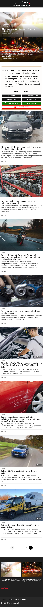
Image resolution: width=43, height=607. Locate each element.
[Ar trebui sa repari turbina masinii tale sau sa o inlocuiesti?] (21, 291)
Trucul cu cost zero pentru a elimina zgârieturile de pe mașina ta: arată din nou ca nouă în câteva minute (20, 419)
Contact (4, 588)
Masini (3, 145)
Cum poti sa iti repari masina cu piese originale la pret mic (18, 202)
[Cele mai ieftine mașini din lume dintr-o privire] (21, 451)
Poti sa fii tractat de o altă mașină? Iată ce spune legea (20, 526)
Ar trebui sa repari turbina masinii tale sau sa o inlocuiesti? (20, 312)
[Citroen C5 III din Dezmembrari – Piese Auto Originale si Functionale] (21, 127)
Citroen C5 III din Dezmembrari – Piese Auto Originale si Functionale (21, 148)
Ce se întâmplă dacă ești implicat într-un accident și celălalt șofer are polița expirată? (20, 53)
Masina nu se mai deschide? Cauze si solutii (18, 30)
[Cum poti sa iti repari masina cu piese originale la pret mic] (21, 181)
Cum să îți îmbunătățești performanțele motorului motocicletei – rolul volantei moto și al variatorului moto (21, 257)
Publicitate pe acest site (18, 600)
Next (31, 548)
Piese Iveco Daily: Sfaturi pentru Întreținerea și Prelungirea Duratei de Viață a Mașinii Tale (21, 365)
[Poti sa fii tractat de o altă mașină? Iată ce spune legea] (21, 505)
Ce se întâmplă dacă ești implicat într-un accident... (31, 580)
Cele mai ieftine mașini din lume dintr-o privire (19, 472)
